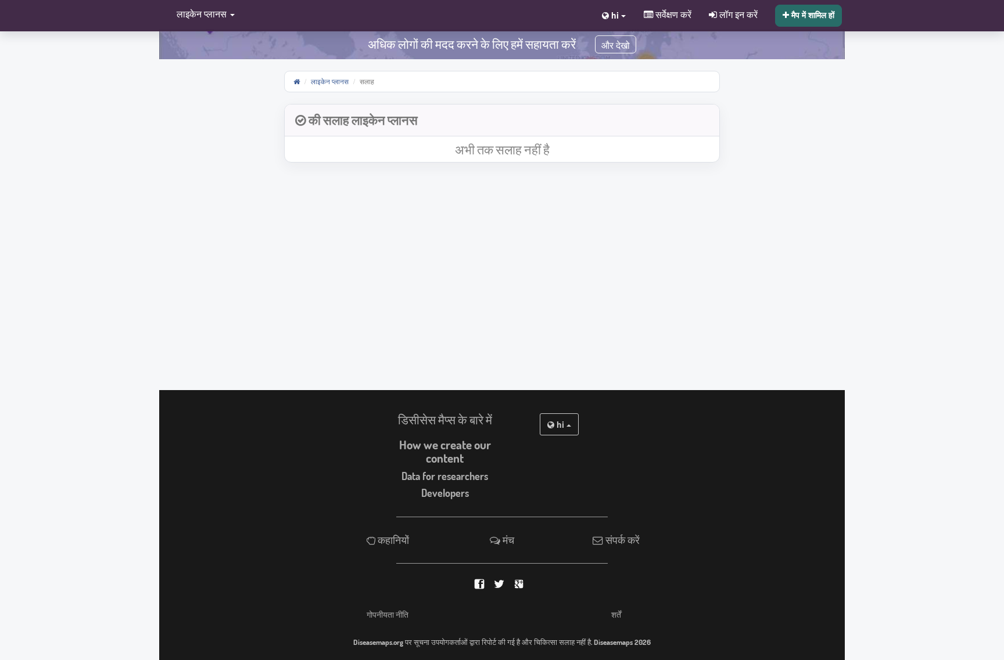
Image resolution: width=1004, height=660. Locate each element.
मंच (507, 539)
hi (560, 424)
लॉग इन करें (737, 14)
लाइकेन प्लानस (330, 81)
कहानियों (392, 539)
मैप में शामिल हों (811, 14)
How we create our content (445, 451)
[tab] (502, 120)
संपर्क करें (621, 539)
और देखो (615, 46)
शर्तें (616, 614)
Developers (445, 492)
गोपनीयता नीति (387, 614)
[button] (202, 15)
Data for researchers (444, 476)
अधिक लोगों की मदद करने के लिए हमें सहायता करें (472, 44)
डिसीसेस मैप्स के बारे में (445, 419)
